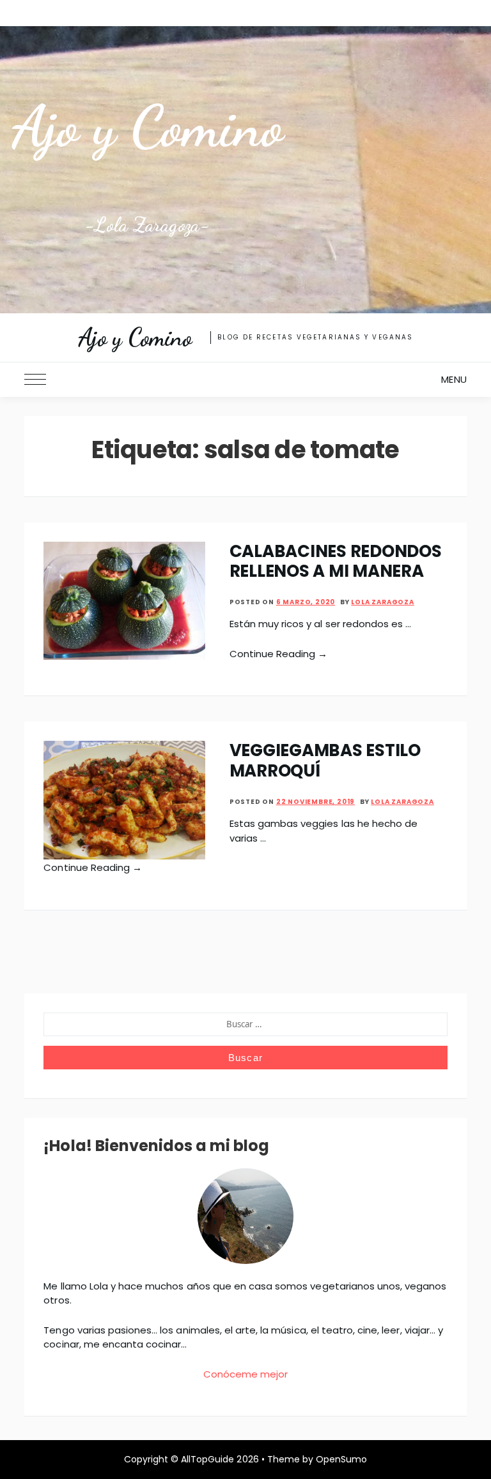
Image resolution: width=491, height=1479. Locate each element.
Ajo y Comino (147, 126)
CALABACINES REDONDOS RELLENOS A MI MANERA (336, 561)
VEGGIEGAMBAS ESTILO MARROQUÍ (325, 760)
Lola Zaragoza (382, 602)
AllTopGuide (207, 1459)
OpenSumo (341, 1459)
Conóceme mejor (245, 1374)
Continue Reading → (279, 653)
